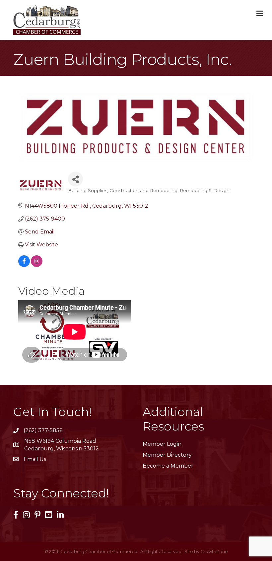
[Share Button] (75, 179)
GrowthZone (214, 551)
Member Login (162, 444)
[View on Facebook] (24, 265)
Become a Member (168, 466)
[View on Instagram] (36, 265)
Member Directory (167, 455)
